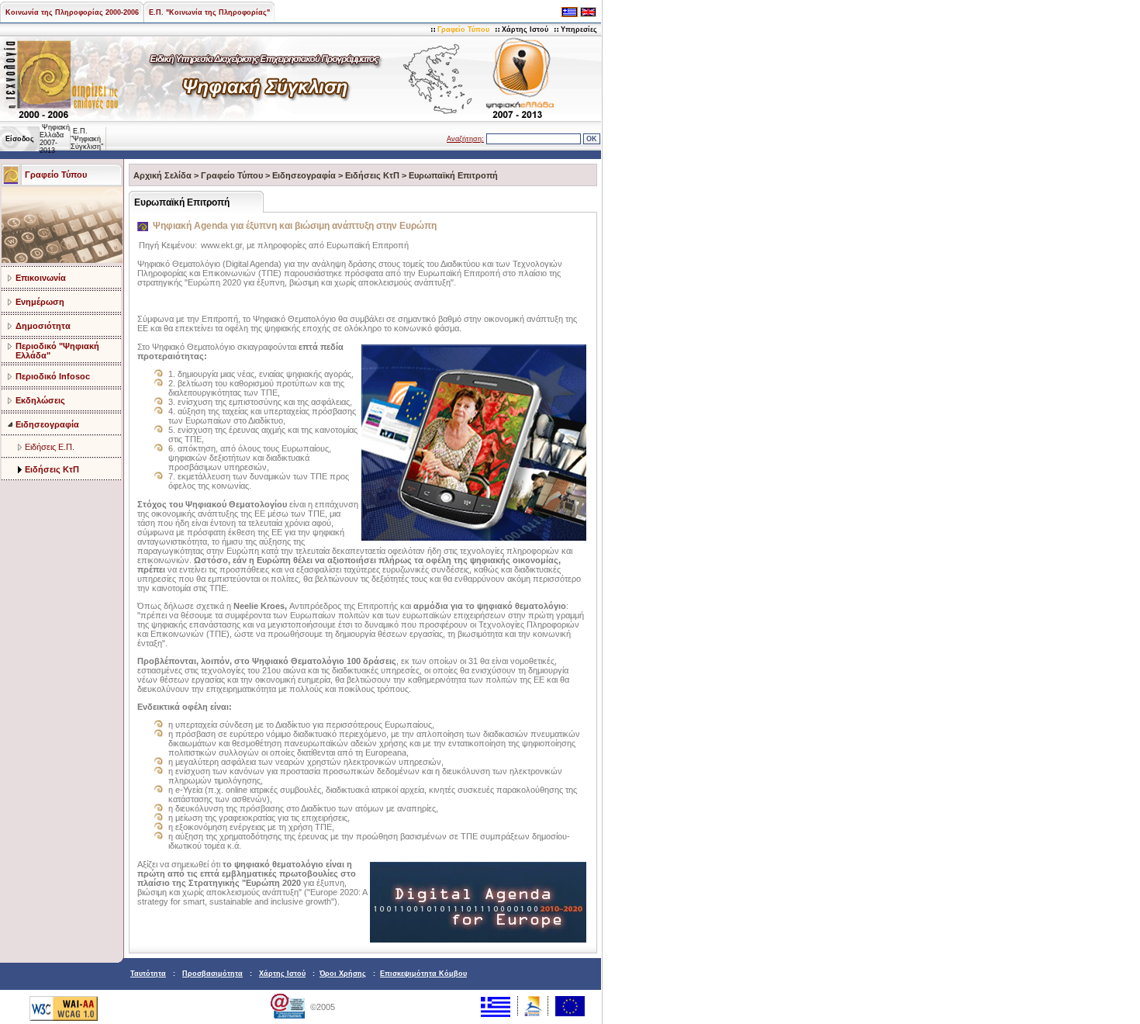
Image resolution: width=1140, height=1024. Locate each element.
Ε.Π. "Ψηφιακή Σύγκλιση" (87, 138)
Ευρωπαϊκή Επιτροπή (453, 175)
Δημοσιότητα (43, 325)
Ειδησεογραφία (47, 424)
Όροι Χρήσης (343, 973)
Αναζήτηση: (465, 139)
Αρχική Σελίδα (162, 175)
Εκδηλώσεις (40, 400)
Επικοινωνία (41, 277)
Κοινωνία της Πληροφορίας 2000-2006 (72, 12)
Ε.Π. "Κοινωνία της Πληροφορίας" (209, 12)
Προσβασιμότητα (212, 973)
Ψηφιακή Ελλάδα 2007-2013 (55, 138)
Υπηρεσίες (579, 29)
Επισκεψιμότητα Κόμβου (423, 973)
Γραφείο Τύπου (463, 29)
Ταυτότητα (148, 973)
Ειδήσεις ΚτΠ (52, 469)
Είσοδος (19, 139)
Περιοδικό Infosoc (53, 376)
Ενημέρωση (40, 301)
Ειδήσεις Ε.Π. (49, 446)
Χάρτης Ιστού (525, 29)
